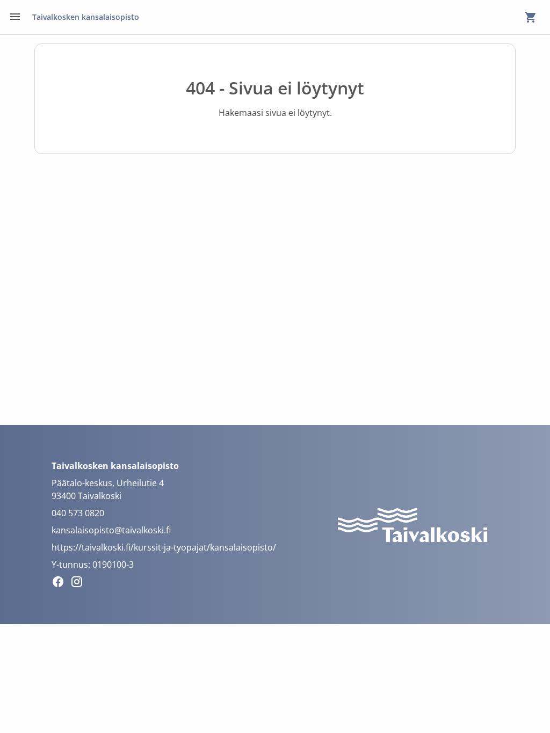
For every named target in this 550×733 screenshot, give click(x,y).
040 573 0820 (78, 513)
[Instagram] (79, 583)
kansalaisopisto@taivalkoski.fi (111, 530)
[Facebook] (61, 583)
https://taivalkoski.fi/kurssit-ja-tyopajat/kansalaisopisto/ (164, 547)
